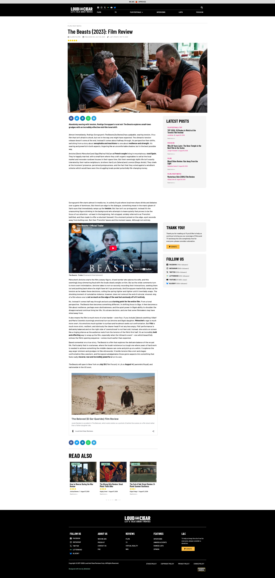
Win (127, 549)
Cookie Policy (199, 564)
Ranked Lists (158, 546)
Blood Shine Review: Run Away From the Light (182, 162)
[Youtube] (111, 7)
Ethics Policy (151, 564)
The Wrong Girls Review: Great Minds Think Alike (81, 485)
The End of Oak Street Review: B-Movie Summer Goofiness (112, 485)
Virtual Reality (132, 546)
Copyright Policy (167, 564)
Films (70, 26)
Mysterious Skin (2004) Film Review (181, 176)
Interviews (158, 539)
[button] (202, 7)
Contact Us (102, 546)
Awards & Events (160, 542)
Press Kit (101, 542)
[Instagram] (101, 7)
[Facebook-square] (98, 7)
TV (127, 542)
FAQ (99, 549)
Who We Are (102, 539)
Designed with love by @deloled (79, 569)
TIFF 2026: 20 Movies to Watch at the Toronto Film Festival (142, 485)
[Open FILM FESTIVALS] (142, 12)
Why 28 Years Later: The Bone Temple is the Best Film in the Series (184, 146)
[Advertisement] (113, 186)
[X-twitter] (105, 7)
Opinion (156, 549)
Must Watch (77, 26)
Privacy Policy (183, 564)
